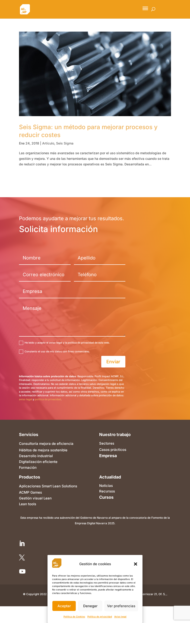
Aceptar (64, 606)
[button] (135, 564)
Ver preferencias (121, 606)
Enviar (113, 361)
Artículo (48, 143)
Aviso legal (120, 616)
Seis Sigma (64, 143)
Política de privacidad (99, 616)
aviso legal (25, 399)
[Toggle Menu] (145, 8)
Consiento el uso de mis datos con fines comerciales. (57, 351)
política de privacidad (48, 399)
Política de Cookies (74, 616)
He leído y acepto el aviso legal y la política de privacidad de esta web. (67, 342)
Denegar (90, 606)
